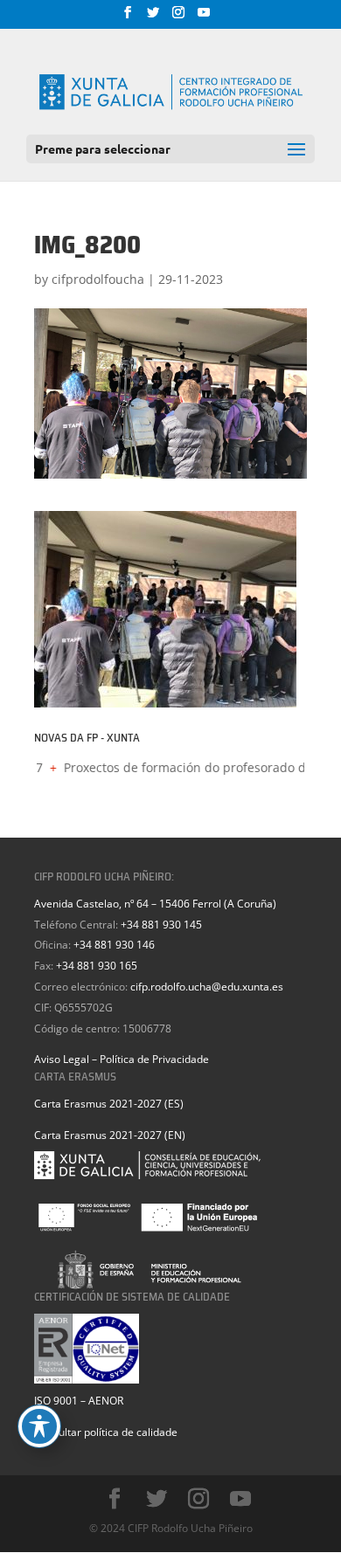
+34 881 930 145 (161, 924)
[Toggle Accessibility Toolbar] (39, 1426)
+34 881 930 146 (114, 944)
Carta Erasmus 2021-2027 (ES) (109, 1103)
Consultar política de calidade (105, 1432)
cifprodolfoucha (98, 279)
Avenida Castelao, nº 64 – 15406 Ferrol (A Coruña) (155, 903)
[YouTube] (204, 17)
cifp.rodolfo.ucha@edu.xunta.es (206, 986)
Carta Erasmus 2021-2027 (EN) (109, 1135)
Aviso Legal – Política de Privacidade (121, 1059)
